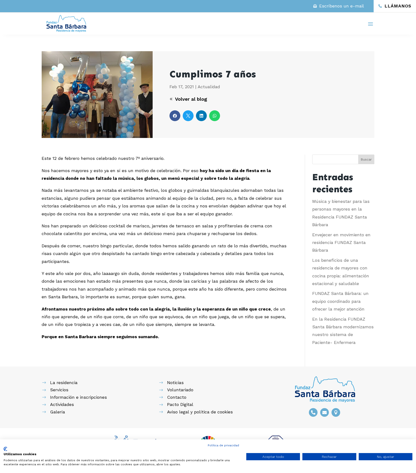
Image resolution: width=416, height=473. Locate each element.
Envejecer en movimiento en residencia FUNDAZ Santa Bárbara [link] (341, 242)
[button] (370, 24)
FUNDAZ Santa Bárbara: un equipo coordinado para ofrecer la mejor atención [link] (340, 301)
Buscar (366, 159)
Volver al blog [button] (191, 99)
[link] (338, 6)
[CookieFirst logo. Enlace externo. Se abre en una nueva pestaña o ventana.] (5, 449)
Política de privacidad (223, 445)
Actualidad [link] (209, 86)
